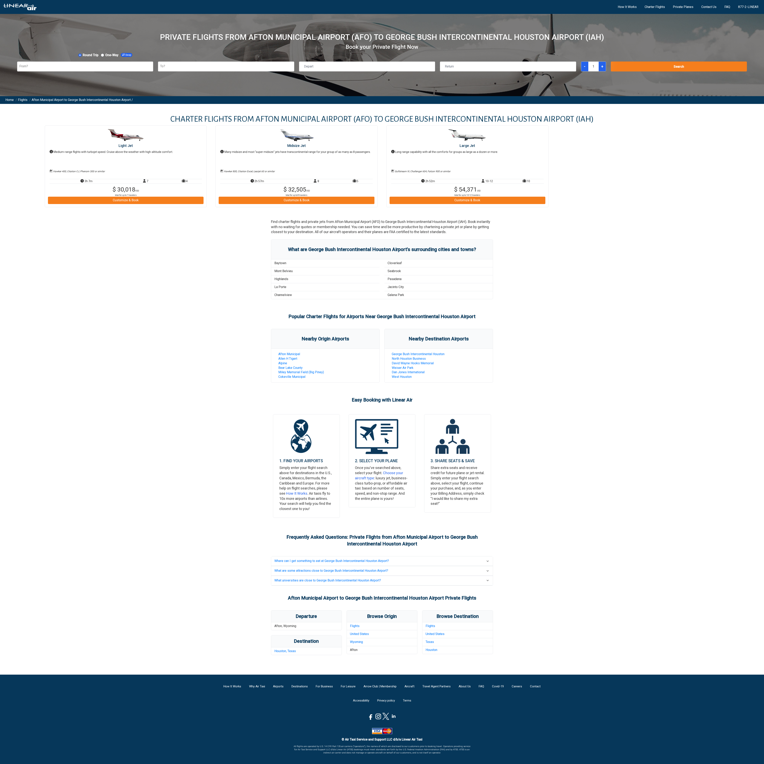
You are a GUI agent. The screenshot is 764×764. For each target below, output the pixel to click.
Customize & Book (126, 200)
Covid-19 (498, 686)
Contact (535, 686)
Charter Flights (655, 7)
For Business (324, 686)
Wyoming (356, 642)
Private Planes (683, 7)
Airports (278, 686)
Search (679, 66)
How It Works (627, 7)
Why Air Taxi (257, 686)
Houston (431, 650)
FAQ (727, 7)
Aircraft (409, 686)
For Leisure (348, 686)
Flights (355, 626)
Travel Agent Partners (436, 686)
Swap (128, 55)
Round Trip (90, 55)
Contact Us (708, 7)
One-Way (111, 55)
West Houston (402, 377)
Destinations (299, 686)
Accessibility (361, 700)
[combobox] (19, 66)
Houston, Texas (285, 651)
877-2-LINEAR (748, 7)
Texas (430, 642)
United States (359, 634)
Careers (517, 686)
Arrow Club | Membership (380, 686)
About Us (465, 686)
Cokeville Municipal (291, 377)
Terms (407, 700)
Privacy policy (386, 700)
